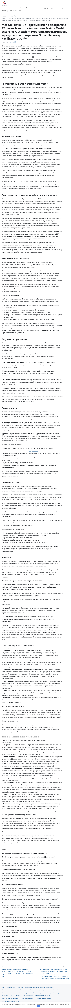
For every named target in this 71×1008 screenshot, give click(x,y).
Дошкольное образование (10, 998)
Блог (3, 987)
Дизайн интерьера (58, 8)
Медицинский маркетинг (43, 995)
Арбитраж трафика (27, 998)
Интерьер (5, 11)
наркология (33, 451)
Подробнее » (11, 987)
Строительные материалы (43, 998)
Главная (4, 16)
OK (38, 1006)
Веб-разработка (28, 995)
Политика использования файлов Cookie (15, 990)
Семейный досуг (15, 11)
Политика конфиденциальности (40, 990)
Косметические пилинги (10, 8)
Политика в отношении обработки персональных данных (35, 987)
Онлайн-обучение (26, 8)
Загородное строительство (10, 1001)
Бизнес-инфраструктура (42, 8)
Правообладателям (59, 990)
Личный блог (12, 16)
